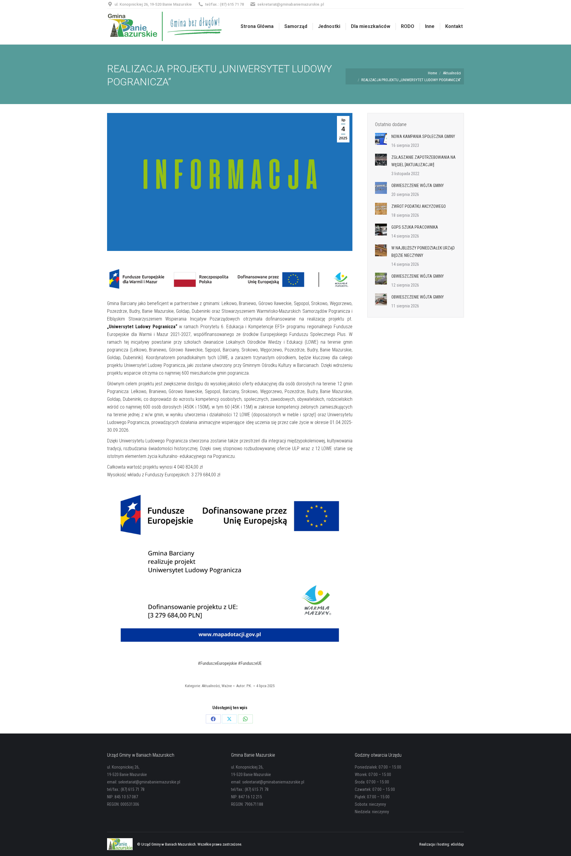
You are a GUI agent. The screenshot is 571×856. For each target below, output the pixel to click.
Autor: (244, 686)
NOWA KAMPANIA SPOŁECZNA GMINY (423, 136)
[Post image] (381, 139)
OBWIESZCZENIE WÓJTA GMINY (417, 185)
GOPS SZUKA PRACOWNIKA (414, 227)
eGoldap (457, 844)
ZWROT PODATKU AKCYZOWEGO (418, 206)
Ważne (227, 686)
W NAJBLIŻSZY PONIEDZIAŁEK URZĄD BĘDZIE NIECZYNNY (423, 252)
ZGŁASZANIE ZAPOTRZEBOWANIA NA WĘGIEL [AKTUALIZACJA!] (423, 161)
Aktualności (211, 686)
